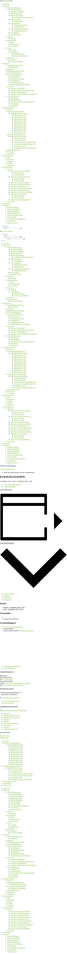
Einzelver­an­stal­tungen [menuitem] (14, 846)
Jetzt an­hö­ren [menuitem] (8, 907)
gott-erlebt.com (8, 703)
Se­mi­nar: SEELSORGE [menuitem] (17, 859)
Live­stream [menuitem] (7, 785)
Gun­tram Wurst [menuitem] (15, 810)
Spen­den (6, 719)
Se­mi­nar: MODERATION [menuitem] (18, 863)
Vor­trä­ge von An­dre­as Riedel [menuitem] (20, 911)
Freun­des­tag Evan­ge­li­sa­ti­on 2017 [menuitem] (21, 775)
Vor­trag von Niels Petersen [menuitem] (19, 919)
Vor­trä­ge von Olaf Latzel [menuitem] (18, 927)
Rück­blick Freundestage (11, 718)
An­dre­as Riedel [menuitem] (15, 802)
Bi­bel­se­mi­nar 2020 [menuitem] (16, 756)
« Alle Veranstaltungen (7, 469)
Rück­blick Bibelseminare (11, 716)
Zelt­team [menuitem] (10, 811)
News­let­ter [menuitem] (10, 900)
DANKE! (6, 721)
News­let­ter (7, 714)
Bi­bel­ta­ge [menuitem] (10, 840)
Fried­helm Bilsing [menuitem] (16, 794)
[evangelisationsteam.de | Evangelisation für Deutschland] (6, 0)
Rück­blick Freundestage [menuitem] (15, 768)
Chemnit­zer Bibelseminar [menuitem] (12, 743)
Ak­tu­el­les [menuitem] (6, 788)
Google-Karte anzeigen (26, 631)
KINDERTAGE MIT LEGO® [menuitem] (15, 842)
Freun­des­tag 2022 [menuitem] (16, 770)
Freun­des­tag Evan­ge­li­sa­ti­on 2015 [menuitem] (21, 779)
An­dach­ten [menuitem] (10, 906)
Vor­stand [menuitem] (13, 825)
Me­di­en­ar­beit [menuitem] (11, 815)
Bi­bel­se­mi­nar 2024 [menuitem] (16, 749)
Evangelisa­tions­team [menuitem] (14, 792)
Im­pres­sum (7, 725)
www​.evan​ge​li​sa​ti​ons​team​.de (13, 685)
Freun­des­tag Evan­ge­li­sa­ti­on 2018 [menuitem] (21, 774)
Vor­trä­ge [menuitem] (10, 909)
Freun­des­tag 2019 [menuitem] (16, 772)
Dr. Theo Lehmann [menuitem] (16, 833)
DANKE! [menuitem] (9, 904)
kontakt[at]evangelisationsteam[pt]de (17, 683)
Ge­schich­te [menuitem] (10, 829)
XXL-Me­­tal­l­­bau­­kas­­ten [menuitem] (14, 844)
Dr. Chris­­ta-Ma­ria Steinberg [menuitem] (19, 806)
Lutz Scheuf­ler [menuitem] (15, 804)
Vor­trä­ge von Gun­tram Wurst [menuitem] (20, 913)
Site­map (6, 727)
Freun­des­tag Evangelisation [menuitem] (12, 766)
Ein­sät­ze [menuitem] (13, 813)
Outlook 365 (7, 598)
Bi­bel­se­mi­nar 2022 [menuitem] (16, 752)
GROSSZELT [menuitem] (14, 869)
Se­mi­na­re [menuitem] (10, 858)
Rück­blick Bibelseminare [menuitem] (15, 745)
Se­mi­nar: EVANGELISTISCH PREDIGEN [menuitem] (23, 865)
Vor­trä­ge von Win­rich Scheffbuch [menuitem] (21, 925)
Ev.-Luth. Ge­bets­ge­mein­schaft (13, 627)
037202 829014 (8, 679)
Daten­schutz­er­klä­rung (10, 723)
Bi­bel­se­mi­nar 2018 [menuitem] (16, 760)
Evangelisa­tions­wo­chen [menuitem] (15, 836)
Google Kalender (9, 594)
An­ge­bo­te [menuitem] (6, 834)
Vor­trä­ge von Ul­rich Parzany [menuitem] (19, 923)
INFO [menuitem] (12, 817)
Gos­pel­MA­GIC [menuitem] (15, 852)
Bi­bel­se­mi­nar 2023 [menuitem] (16, 751)
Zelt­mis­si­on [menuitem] (14, 838)
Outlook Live (7, 600)
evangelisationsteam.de (11, 701)
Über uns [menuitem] (6, 790)
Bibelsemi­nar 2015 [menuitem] (16, 764)
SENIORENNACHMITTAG (12, 485)
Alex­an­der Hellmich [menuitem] (17, 796)
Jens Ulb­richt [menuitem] (14, 808)
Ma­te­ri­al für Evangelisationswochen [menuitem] (22, 873)
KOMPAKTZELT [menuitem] (15, 871)
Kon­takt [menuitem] (6, 934)
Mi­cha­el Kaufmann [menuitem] (16, 800)
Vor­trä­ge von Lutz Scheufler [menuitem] (19, 915)
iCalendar (6, 596)
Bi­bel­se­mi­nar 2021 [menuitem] (16, 754)
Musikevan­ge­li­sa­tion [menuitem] (17, 854)
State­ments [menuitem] (14, 877)
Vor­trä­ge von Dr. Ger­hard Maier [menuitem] (21, 921)
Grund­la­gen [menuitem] (14, 827)
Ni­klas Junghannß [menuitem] (16, 798)
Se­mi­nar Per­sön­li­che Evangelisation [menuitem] (22, 861)
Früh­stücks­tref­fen (9, 487)
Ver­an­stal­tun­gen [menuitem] (9, 879)
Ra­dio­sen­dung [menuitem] (15, 819)
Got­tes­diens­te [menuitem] (15, 848)
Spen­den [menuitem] (10, 902)
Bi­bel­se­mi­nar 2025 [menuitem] (16, 747)
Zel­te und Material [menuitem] (13, 867)
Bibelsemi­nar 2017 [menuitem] (16, 762)
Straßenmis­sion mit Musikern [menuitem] (20, 856)
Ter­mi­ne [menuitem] (6, 741)
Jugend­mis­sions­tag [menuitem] (9, 781)
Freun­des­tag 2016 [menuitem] (16, 777)
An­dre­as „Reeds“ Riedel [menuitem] (15, 944)
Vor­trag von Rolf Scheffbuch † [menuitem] (20, 929)
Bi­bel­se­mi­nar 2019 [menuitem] (16, 758)
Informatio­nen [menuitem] (8, 896)
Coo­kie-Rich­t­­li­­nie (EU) (10, 729)
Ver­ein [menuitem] (9, 823)
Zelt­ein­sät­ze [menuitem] (7, 783)
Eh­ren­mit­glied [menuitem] (12, 831)
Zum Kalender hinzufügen (7, 543)
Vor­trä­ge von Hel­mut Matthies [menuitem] (20, 917)
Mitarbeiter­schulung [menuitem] (17, 850)
